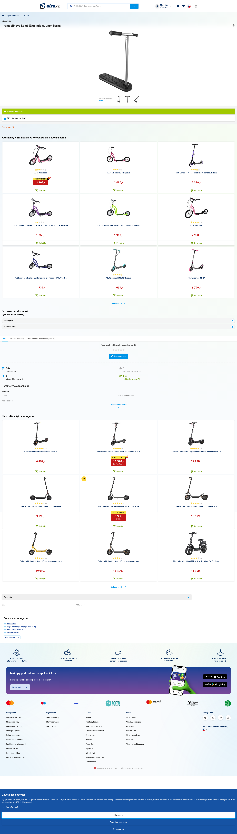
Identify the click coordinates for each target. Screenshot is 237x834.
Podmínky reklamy (13, 753)
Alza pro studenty (133, 735)
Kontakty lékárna (92, 722)
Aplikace (89, 748)
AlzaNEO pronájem (133, 722)
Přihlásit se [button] (164, 7)
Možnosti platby (12, 722)
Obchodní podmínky (14, 740)
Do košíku (42, 190)
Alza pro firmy (131, 717)
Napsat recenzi (120, 356)
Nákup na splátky (13, 735)
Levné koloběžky (13, 632)
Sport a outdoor (13, 16)
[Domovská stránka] (3, 15)
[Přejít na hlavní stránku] (50, 6)
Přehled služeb (12, 748)
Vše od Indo (6, 21)
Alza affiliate (131, 731)
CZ (207, 730)
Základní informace (94, 726)
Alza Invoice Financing (135, 744)
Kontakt (89, 717)
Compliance (91, 762)
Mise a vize (90, 735)
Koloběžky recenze (15, 629)
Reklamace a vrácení (14, 726)
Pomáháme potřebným (95, 757)
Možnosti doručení (13, 717)
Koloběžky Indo (10, 326)
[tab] (5, 338)
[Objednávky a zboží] (178, 6)
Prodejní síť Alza (13, 731)
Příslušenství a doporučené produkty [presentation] (41, 339)
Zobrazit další (116, 304)
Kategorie (8, 597)
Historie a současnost (95, 731)
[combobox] (99, 6)
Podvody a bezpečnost (15, 757)
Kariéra (89, 740)
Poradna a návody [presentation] (17, 339)
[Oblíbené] (183, 6)
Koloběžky (26, 16)
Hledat (134, 6)
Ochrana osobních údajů (134, 768)
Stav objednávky (52, 717)
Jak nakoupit (51, 726)
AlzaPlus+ (130, 726)
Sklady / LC (90, 753)
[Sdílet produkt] (233, 25)
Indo (101, 101)
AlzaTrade (130, 740)
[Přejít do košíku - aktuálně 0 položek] (195, 6)
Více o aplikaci (18, 687)
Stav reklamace (52, 722)
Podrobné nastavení (118, 822)
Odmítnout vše (118, 829)
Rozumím (118, 815)
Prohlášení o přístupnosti (16, 744)
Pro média (90, 744)
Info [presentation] (4, 339)
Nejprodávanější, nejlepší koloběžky (21, 627)
